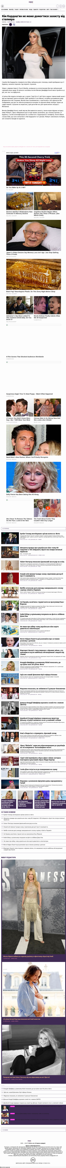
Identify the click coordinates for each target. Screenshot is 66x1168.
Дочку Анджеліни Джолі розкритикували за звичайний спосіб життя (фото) (36, 1106)
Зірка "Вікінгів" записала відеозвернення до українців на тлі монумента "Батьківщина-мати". (42, 746)
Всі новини (4, 9)
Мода (30, 9)
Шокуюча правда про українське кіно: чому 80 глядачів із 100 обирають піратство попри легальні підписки (41, 550)
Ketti (29, 539)
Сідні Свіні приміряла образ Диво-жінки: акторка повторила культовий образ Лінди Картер (40, 759)
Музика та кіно (24, 9)
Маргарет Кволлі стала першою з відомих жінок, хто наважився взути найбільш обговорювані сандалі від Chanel (42, 652)
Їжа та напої (53, 9)
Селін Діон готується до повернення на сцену (38, 769)
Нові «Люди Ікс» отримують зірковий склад (38, 733)
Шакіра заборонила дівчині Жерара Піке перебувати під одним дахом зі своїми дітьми (42, 804)
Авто (48, 9)
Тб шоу (16, 9)
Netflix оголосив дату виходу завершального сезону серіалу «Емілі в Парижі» (41, 589)
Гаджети (35, 9)
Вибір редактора (8, 857)
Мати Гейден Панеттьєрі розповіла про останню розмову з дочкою (40, 640)
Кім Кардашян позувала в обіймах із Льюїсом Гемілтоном (25, 804)
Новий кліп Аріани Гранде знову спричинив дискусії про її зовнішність (41, 575)
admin (29, 555)
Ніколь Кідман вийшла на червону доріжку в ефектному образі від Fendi (28, 956)
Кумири (39, 539)
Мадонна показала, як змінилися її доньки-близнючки (42, 689)
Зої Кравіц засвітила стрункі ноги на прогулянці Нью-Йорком (42, 603)
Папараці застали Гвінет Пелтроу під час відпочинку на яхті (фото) (26, 1077)
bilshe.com (31, 1143)
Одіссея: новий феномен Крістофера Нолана (38, 675)
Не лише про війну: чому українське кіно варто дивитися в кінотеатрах (39, 628)
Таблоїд (4, 22)
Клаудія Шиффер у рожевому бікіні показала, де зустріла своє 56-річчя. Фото (40, 663)
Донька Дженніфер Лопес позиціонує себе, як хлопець (30, 1113)
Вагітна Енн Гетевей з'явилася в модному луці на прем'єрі (59, 803)
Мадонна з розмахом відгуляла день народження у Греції (41, 782)
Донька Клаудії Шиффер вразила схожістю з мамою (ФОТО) (42, 704)
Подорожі (42, 9)
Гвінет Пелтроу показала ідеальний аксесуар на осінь (42, 562)
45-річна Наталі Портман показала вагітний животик (21, 1019)
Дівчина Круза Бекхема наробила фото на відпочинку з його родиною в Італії (37, 1119)
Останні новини (8, 812)
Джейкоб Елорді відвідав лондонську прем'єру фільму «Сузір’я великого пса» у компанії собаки (40, 719)
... (60, 9)
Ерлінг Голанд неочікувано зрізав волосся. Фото (40, 534)
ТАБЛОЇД (11, 9)
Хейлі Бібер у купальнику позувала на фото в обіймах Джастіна (42, 615)
